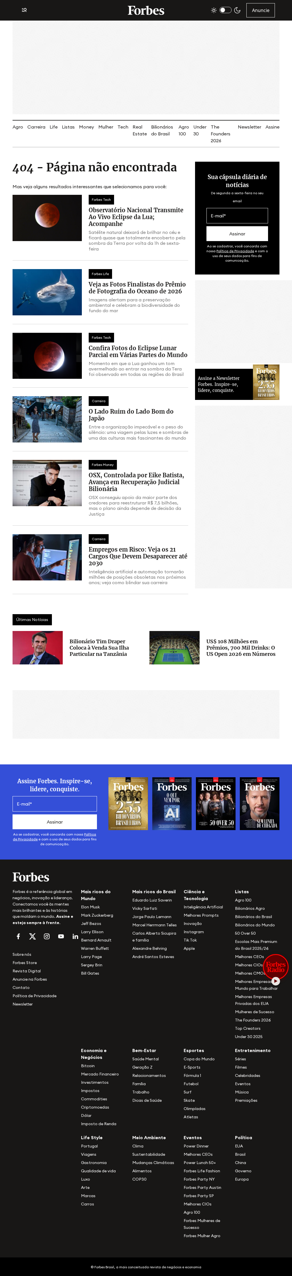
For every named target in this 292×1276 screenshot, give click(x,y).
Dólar (86, 1115)
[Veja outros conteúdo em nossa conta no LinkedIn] (75, 936)
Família (139, 1083)
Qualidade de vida (98, 1170)
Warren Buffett (95, 948)
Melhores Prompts (201, 915)
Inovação (193, 923)
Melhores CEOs (249, 956)
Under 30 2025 (249, 1036)
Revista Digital (27, 970)
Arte (85, 1187)
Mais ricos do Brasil (154, 891)
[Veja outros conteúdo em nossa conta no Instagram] (46, 936)
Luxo (85, 1179)
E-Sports (192, 1067)
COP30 (139, 1179)
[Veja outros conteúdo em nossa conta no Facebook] (18, 936)
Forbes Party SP (199, 1195)
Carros (87, 1204)
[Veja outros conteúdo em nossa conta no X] (32, 936)
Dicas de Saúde (147, 1100)
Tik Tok (190, 940)
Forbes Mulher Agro (202, 1235)
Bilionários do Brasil (253, 916)
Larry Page (91, 956)
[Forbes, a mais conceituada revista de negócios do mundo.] (43, 877)
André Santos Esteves (153, 956)
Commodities (94, 1098)
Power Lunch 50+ (200, 1162)
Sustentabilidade (148, 1154)
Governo (243, 1170)
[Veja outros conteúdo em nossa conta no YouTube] (61, 936)
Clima (137, 1146)
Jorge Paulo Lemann (151, 916)
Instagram (194, 931)
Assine (272, 127)
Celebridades (247, 1075)
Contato (21, 987)
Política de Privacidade (235, 251)
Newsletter (249, 127)
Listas (68, 127)
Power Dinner (196, 1146)
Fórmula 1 (192, 1075)
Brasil (240, 1154)
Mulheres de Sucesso (254, 1011)
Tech (122, 127)
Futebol (191, 1083)
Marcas (88, 1195)
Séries (240, 1058)
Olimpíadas (195, 1108)
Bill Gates (90, 973)
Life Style (92, 1137)
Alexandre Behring (149, 948)
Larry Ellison (92, 931)
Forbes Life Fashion (202, 1170)
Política (243, 1137)
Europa (242, 1179)
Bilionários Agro (250, 908)
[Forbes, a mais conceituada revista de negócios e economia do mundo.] (146, 10)
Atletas (191, 1116)
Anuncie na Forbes (30, 979)
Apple (189, 948)
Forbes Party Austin (202, 1187)
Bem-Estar (144, 1050)
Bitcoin (88, 1065)
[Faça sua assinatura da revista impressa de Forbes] (128, 803)
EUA (239, 1146)
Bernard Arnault (96, 940)
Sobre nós (22, 954)
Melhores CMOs (250, 973)
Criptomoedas (95, 1107)
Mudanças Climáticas (153, 1162)
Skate (189, 1100)
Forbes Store (25, 962)
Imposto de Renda (98, 1123)
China (240, 1162)
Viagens (88, 1154)
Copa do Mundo (199, 1058)
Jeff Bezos (91, 923)
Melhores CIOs (249, 964)
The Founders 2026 (220, 133)
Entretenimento (253, 1050)
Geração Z (142, 1067)
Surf (188, 1092)
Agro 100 (243, 900)
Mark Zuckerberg (97, 915)
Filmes (241, 1067)
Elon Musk (90, 907)
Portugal (89, 1146)
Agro (18, 127)
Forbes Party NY (199, 1179)
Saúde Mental (145, 1058)
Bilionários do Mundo (255, 925)
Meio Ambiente (149, 1137)
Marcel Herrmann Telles (154, 925)
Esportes (194, 1050)
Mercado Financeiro (100, 1074)
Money (86, 127)
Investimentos (95, 1082)
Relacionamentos (149, 1075)
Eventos (243, 1083)
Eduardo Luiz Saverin (152, 900)
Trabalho (140, 1092)
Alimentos (142, 1170)
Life (54, 127)
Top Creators (248, 1028)
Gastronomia (94, 1162)
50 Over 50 (245, 933)
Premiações (246, 1100)
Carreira (36, 127)
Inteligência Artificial (203, 907)
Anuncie (260, 10)
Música (242, 1092)
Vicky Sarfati (144, 908)
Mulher (105, 127)
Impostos (90, 1090)
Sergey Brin (91, 964)
